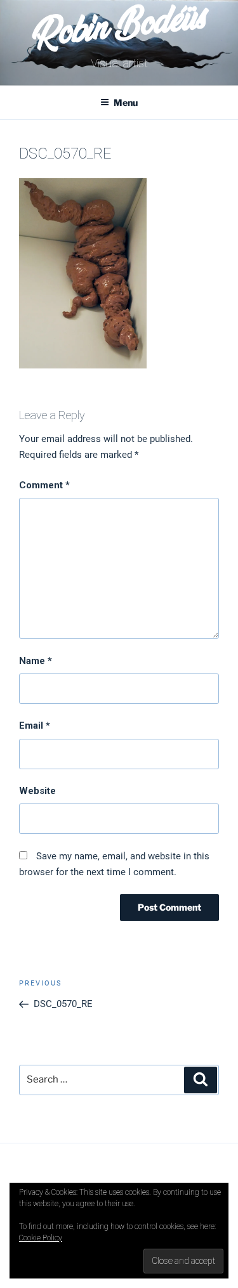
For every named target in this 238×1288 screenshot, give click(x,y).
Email (34, 725)
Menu (126, 102)
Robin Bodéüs (118, 29)
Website (37, 791)
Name (35, 661)
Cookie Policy (40, 1237)
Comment (44, 485)
